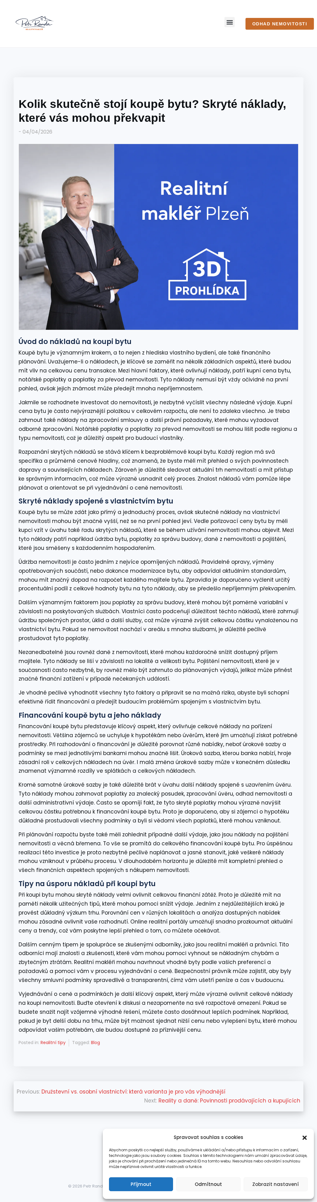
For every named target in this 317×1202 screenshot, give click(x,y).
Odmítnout (208, 1184)
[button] (305, 1137)
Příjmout (141, 1184)
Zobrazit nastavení (275, 1184)
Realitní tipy (53, 1042)
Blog (95, 1042)
